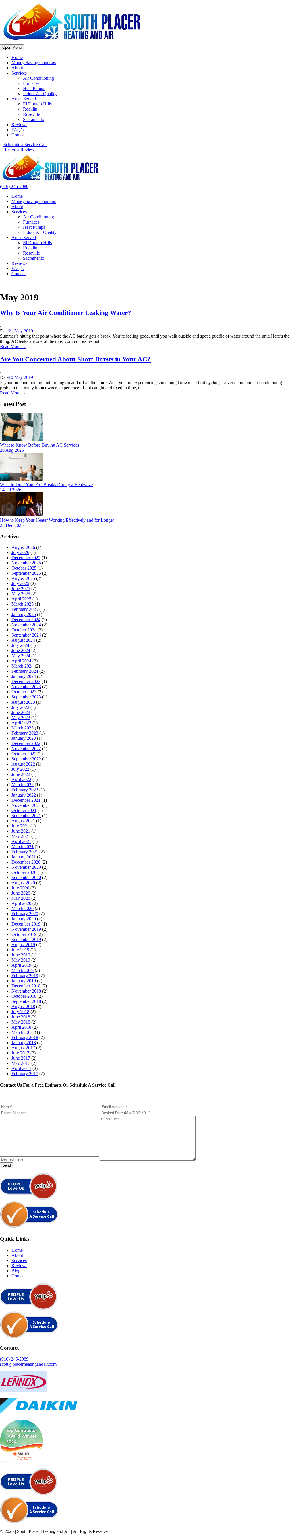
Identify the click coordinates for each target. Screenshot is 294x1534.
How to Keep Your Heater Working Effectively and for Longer (57, 520)
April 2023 (21, 722)
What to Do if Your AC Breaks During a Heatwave (46, 484)
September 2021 (26, 815)
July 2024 (20, 645)
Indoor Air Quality (40, 93)
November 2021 (26, 805)
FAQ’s (17, 129)
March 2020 (22, 908)
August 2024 (23, 640)
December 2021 (25, 800)
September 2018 (26, 1001)
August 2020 (23, 882)
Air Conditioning (38, 78)
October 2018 (23, 996)
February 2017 (24, 1073)
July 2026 (20, 552)
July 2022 (20, 769)
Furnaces (31, 83)
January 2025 (23, 614)
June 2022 (20, 774)
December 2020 (25, 862)
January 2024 (23, 676)
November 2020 (26, 867)
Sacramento (33, 119)
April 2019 (21, 965)
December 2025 (25, 557)
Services (19, 73)
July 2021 (20, 825)
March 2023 (22, 727)
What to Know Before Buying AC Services (39, 445)
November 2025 (26, 562)
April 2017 (21, 1068)
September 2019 (26, 939)
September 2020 (26, 877)
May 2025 (20, 593)
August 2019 (23, 944)
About (17, 67)
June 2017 (20, 1058)
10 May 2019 (21, 377)
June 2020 (20, 893)
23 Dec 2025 (12, 525)
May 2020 (20, 898)
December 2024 (25, 619)
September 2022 (26, 758)
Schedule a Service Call (25, 144)
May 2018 (20, 1022)
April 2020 (21, 903)
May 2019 (20, 960)
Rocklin (30, 109)
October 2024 (23, 629)
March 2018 (22, 1032)
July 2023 (20, 707)
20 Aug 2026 (12, 450)
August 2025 (23, 578)
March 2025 (22, 604)
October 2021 (23, 810)
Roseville (31, 114)
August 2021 (23, 820)
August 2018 (23, 1006)
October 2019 (23, 934)
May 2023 (20, 717)
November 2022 (26, 748)
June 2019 (20, 954)
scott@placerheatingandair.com (28, 1364)
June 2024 (20, 650)
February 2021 (24, 851)
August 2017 (23, 1047)
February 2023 (24, 733)
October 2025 (23, 568)
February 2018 (24, 1037)
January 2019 (23, 980)
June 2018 (20, 1016)
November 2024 (26, 624)
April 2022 (21, 779)
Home (17, 57)
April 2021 (21, 841)
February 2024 (24, 671)
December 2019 (25, 923)
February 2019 (24, 975)
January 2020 (23, 918)
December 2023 (25, 681)
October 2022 (23, 753)
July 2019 (20, 949)
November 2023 (26, 686)
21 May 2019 (21, 330)
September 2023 (26, 696)
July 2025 (20, 583)
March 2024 (22, 666)
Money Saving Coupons (33, 62)
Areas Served (23, 98)
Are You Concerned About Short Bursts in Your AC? (75, 359)
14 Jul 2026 (10, 489)
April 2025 (21, 598)
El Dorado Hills (37, 103)
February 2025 (24, 609)
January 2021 (23, 856)
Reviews (19, 124)
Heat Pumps (34, 88)
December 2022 (25, 743)
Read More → (13, 346)
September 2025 (26, 573)
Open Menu (12, 47)
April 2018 (21, 1027)
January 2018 (23, 1042)
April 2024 (21, 660)
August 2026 (23, 547)
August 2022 (23, 764)
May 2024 (20, 655)
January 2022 (23, 795)
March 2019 (22, 970)
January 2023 (23, 738)
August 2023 (23, 702)
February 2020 (24, 913)
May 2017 (20, 1063)
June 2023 (20, 712)
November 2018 (26, 991)
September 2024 (26, 635)
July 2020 (20, 887)
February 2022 (24, 789)
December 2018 (25, 985)
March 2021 (22, 846)
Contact (18, 134)
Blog (15, 1270)
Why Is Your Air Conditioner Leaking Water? (65, 312)
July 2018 (20, 1011)
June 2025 (20, 588)
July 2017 (20, 1052)
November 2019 (26, 929)
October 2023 (23, 691)
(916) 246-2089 (14, 186)
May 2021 (20, 836)
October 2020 (23, 872)
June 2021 (20, 831)
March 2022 (22, 784)
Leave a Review (19, 149)
